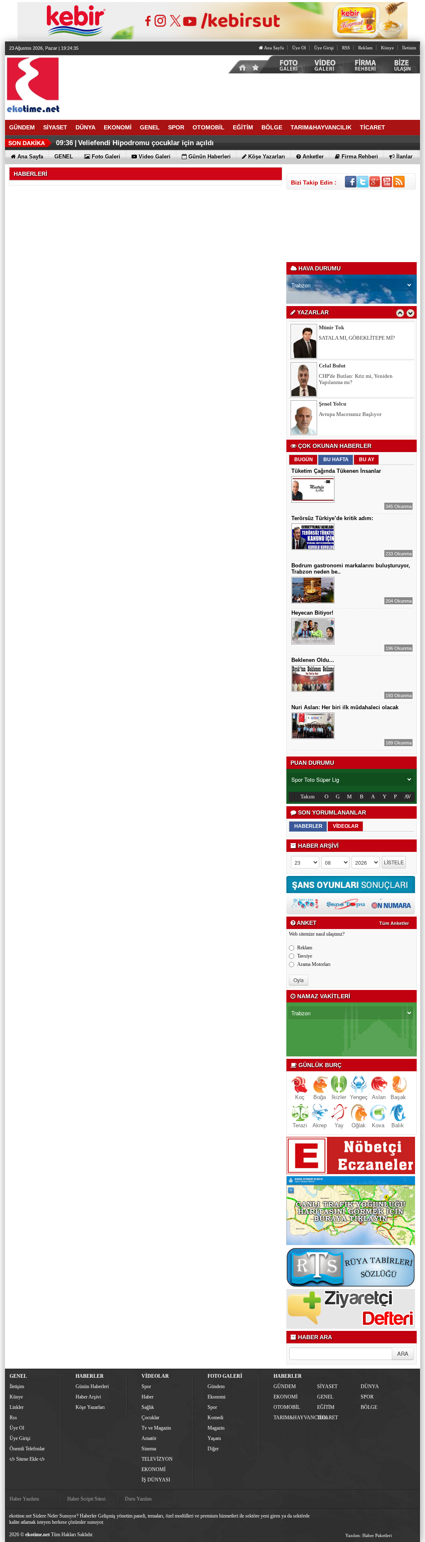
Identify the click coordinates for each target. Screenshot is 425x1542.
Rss (13, 1417)
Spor (146, 1386)
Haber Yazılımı (24, 1499)
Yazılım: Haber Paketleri (368, 1535)
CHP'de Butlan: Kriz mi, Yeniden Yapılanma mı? (356, 341)
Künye (387, 47)
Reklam (365, 47)
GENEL (325, 1397)
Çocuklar (150, 1417)
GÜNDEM (285, 1386)
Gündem (216, 1386)
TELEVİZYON (157, 1459)
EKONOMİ (154, 1469)
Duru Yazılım (138, 1499)
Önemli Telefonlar (27, 1449)
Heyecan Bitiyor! (312, 613)
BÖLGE (369, 1407)
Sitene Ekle (27, 1459)
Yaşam (214, 1438)
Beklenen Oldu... (312, 660)
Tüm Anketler (394, 923)
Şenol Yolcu (332, 365)
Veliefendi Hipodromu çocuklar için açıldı (146, 143)
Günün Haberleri (92, 1386)
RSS (346, 47)
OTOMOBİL (287, 1407)
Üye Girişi (324, 47)
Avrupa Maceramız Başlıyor (350, 376)
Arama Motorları (313, 964)
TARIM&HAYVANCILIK (294, 1417)
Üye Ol (299, 47)
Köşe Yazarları (90, 1407)
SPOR (367, 1397)
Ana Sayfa (273, 47)
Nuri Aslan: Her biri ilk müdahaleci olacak (344, 707)
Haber (148, 1397)
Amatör (149, 1438)
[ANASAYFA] (96, 84)
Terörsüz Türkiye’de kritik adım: (332, 518)
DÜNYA (370, 1386)
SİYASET (327, 1386)
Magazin (216, 1428)
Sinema (149, 1449)
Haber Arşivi (88, 1397)
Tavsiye (304, 956)
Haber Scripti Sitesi (86, 1499)
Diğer (213, 1449)
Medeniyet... (333, 414)
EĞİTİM (326, 1407)
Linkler (17, 1407)
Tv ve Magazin (156, 1428)
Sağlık (148, 1407)
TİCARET (327, 1417)
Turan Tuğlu (333, 404)
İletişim (17, 1386)
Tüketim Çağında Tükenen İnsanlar (336, 471)
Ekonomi (216, 1397)
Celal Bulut (332, 327)
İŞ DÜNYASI (156, 1480)
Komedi (215, 1417)
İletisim (409, 47)
